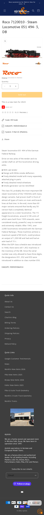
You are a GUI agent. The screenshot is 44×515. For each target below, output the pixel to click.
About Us (8, 301)
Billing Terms (10, 323)
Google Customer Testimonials (18, 359)
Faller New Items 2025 (14, 385)
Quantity (5, 81)
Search (8, 312)
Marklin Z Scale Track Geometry (18, 396)
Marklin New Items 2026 (15, 369)
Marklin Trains (11, 401)
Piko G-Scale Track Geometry (17, 390)
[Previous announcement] (4, 3)
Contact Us (9, 307)
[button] (4, 10)
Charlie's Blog (10, 317)
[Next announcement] (39, 3)
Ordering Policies (12, 328)
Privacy (8, 339)
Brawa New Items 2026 (14, 380)
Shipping (4, 77)
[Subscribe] (35, 475)
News (7, 364)
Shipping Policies (12, 333)
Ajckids (24, 511)
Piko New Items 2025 (13, 375)
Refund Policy (10, 344)
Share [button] (6, 139)
